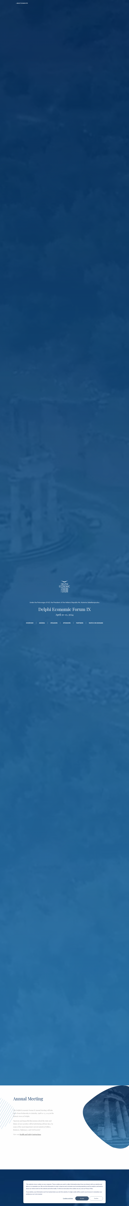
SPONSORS (67, 623)
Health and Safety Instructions (30, 1134)
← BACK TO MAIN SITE (22, 3)
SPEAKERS (53, 623)
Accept (82, 1198)
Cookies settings (68, 1198)
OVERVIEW (29, 623)
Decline (96, 1198)
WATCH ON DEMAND (96, 623)
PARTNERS (79, 623)
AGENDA (42, 623)
